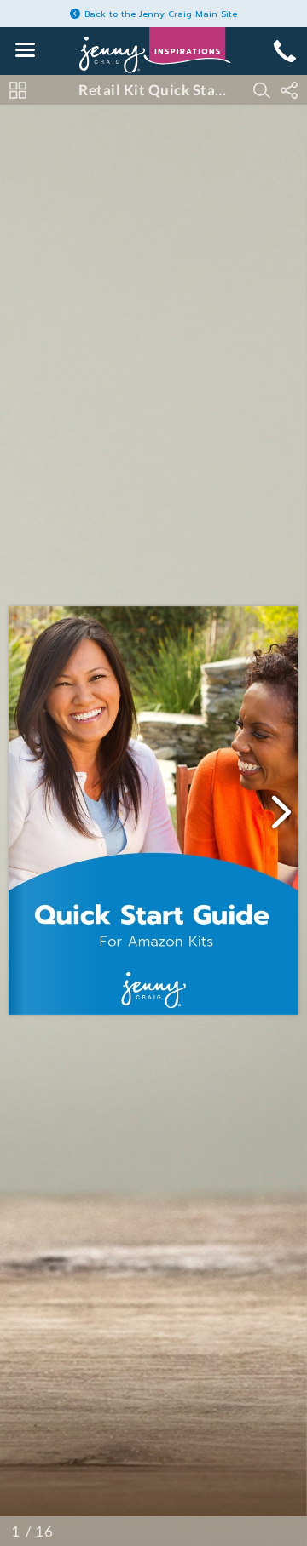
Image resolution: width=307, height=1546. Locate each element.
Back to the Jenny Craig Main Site (160, 14)
